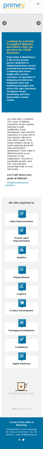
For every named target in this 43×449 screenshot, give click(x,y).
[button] (13, 409)
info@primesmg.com (29, 435)
